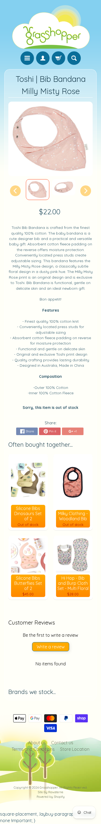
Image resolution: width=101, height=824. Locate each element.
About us (37, 742)
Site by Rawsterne (50, 792)
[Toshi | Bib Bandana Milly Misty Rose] (37, 189)
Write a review (51, 646)
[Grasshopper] (50, 26)
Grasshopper (49, 787)
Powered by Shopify (51, 797)
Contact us (62, 742)
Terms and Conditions (33, 749)
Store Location (74, 749)
